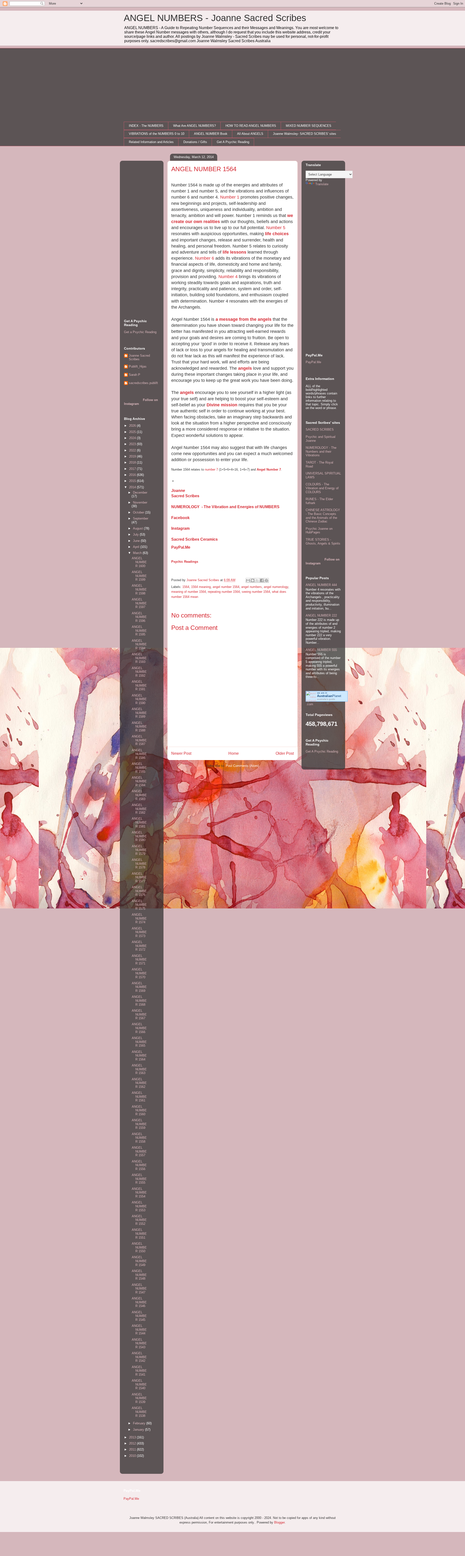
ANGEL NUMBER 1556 (139, 1165)
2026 (133, 425)
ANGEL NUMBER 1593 (139, 658)
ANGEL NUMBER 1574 (139, 918)
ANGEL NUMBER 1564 (139, 1055)
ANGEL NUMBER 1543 (139, 1343)
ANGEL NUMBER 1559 (139, 1124)
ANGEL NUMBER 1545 (139, 1316)
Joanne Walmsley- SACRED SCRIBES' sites (304, 134)
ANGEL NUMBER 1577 (139, 877)
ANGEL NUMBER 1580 (139, 836)
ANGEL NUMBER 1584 (139, 781)
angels (245, 368)
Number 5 (275, 227)
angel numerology (276, 587)
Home (233, 753)
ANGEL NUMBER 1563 (139, 1069)
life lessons (234, 252)
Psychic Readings (184, 561)
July (136, 534)
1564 (185, 587)
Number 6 (204, 258)
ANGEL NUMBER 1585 (139, 767)
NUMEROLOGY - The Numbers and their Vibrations (321, 451)
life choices (277, 233)
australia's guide (326, 699)
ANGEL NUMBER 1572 (139, 945)
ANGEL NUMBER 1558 (139, 1137)
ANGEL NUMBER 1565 (139, 1041)
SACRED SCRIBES (320, 429)
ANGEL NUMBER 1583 (139, 795)
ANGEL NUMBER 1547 (139, 1288)
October (139, 512)
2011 (133, 1449)
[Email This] (248, 580)
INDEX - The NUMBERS (146, 126)
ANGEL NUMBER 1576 (139, 891)
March (138, 553)
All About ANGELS (250, 134)
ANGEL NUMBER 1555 (139, 1178)
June (137, 541)
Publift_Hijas (138, 366)
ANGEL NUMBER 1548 (139, 1274)
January (139, 1429)
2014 (133, 487)
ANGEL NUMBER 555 (321, 650)
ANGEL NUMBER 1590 (139, 699)
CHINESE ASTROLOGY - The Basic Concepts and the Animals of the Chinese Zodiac (323, 515)
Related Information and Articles (151, 142)
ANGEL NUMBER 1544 (139, 1329)
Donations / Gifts (195, 142)
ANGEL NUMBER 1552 (139, 1220)
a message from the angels (243, 319)
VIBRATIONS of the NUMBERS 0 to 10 (156, 134)
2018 (133, 462)
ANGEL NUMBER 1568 (139, 1000)
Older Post (285, 753)
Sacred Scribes (185, 496)
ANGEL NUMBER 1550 (139, 1247)
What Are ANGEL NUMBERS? (194, 126)
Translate (321, 184)
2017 (133, 469)
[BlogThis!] (252, 580)
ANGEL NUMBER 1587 (139, 740)
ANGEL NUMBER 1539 (139, 1398)
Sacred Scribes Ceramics (194, 539)
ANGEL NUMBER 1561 (139, 1096)
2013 (133, 1437)
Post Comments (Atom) (242, 766)
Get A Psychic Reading (233, 142)
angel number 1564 (226, 587)
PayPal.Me (180, 547)
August (138, 528)
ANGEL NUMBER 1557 (139, 1151)
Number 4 (228, 276)
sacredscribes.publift (143, 383)
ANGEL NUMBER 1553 (139, 1206)
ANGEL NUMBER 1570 (139, 973)
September (140, 518)
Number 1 (229, 197)
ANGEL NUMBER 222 (321, 615)
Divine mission (222, 404)
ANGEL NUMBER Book (210, 134)
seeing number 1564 (256, 592)
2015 (133, 481)
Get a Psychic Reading (140, 332)
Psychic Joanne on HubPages (319, 530)
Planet (329, 696)
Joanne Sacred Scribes (139, 357)
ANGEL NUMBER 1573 (139, 932)
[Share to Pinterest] (266, 580)
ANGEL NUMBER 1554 (139, 1192)
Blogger (279, 1522)
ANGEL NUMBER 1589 (139, 712)
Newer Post (181, 753)
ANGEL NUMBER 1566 (139, 1028)
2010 (133, 1456)
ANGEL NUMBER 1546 (139, 1302)
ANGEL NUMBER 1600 (139, 562)
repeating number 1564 (224, 592)
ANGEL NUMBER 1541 (139, 1370)
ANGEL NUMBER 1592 (139, 671)
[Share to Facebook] (261, 580)
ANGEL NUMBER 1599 (139, 575)
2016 (133, 475)
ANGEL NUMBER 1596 (139, 617)
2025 (133, 432)
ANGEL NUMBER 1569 (139, 987)
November (140, 502)
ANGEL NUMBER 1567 (139, 1014)
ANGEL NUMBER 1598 (139, 589)
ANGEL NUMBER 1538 (139, 1411)
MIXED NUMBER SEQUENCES (308, 126)
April (136, 547)
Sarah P (134, 375)
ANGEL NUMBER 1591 (139, 685)
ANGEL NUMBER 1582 (139, 808)
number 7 (211, 469)
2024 (133, 438)
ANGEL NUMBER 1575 (139, 904)
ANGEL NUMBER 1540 (139, 1384)
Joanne (178, 491)
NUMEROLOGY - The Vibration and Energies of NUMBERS (225, 507)
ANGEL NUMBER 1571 (139, 959)
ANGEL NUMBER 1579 (139, 850)
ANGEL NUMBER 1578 (139, 863)
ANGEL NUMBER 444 (321, 585)
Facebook (180, 518)
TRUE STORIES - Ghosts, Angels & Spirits (323, 541)
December (140, 492)
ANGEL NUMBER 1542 (139, 1357)
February (139, 1423)
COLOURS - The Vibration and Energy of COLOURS (322, 488)
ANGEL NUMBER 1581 (139, 822)
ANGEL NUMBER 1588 (139, 726)
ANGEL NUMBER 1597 (139, 603)
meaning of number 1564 (188, 592)
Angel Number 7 (269, 469)
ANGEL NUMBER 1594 (139, 644)
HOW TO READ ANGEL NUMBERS (250, 126)
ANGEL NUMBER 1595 (139, 630)
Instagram (180, 528)
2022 (133, 450)
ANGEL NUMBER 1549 (139, 1261)
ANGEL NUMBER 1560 (139, 1110)
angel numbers (251, 587)
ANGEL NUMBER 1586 (139, 754)
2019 (133, 456)
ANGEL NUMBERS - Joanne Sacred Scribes (215, 18)
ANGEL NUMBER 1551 (139, 1233)
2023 (133, 444)
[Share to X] (257, 580)
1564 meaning (201, 587)
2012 (133, 1443)
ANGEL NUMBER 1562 (139, 1083)
